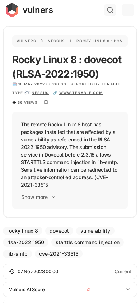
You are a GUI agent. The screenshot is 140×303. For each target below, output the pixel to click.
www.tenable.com (81, 92)
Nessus (56, 41)
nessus (40, 92)
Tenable (111, 84)
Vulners (26, 41)
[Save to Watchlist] (46, 102)
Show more (34, 197)
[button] (70, 271)
